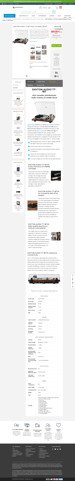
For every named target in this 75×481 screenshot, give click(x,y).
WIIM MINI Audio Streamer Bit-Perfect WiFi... (18, 184)
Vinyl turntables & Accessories (29, 19)
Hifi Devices (8, 19)
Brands (52, 15)
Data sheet (41, 81)
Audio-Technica (41, 130)
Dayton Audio (31, 124)
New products (23, 15)
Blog (59, 15)
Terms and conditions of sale (30, 452)
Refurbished (42, 15)
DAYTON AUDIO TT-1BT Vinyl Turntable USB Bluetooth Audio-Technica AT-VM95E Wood (18, 103)
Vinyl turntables (40, 19)
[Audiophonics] (18, 7)
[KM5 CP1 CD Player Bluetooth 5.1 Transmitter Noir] (18, 203)
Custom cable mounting (44, 456)
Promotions (18, 111)
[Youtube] (58, 449)
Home (3, 19)
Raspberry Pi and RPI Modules (17, 455)
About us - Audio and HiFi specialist (30, 449)
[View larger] (26, 76)
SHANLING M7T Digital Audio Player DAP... (18, 121)
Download (52, 81)
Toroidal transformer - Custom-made (44, 454)
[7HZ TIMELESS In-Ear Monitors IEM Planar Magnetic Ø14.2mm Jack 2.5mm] (18, 150)
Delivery (65, 3)
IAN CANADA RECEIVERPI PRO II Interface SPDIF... (18, 143)
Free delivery (42, 457)
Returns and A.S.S (43, 451)
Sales (33, 15)
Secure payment (57, 3)
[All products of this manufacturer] (57, 26)
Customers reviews (49, 3)
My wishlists (15, 87)
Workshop (67, 15)
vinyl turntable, (50, 124)
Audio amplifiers (16, 451)
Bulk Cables (15, 450)
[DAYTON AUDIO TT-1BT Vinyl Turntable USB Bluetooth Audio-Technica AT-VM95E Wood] (32, 47)
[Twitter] (55, 449)
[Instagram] (60, 449)
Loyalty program (42, 450)
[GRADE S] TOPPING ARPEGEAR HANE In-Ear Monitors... (18, 132)
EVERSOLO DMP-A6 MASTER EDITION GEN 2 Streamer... (18, 196)
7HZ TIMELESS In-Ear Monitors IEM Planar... (18, 153)
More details (34, 41)
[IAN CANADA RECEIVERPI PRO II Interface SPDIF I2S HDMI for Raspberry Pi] (18, 140)
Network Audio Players (17, 453)
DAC (13, 448)
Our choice (17, 162)
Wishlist (18, 82)
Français (5, 3)
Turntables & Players (17, 19)
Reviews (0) (40, 85)
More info (31, 81)
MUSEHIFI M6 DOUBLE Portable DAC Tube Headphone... (18, 173)
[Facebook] (53, 449)
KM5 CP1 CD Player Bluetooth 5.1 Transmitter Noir (18, 207)
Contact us (70, 3)
